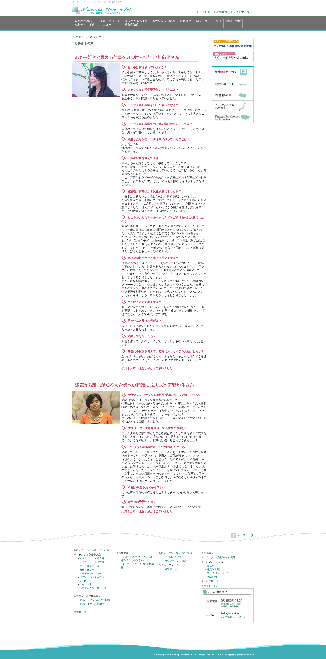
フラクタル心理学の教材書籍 (219, 557)
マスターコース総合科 (92, 558)
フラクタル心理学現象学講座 (136, 22)
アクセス (204, 12)
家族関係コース (88, 569)
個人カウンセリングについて (177, 553)
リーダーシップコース (92, 573)
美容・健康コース (89, 566)
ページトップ (245, 535)
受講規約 (212, 576)
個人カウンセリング (208, 21)
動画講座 (185, 21)
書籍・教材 (233, 21)
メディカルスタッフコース (94, 577)
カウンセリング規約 (176, 560)
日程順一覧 (171, 568)
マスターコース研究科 (92, 562)
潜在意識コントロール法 (93, 588)
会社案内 (221, 12)
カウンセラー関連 (163, 21)
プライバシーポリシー (219, 573)
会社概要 (212, 565)
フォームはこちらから (232, 616)
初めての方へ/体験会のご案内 (92, 550)
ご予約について (173, 556)
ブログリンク (211, 581)
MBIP (83, 580)
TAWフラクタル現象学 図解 (95, 600)
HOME (76, 36)
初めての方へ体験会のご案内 (85, 22)
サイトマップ (241, 12)
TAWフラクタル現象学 (92, 603)
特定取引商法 (214, 569)
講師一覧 (81, 611)
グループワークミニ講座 (110, 22)
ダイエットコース (89, 584)
